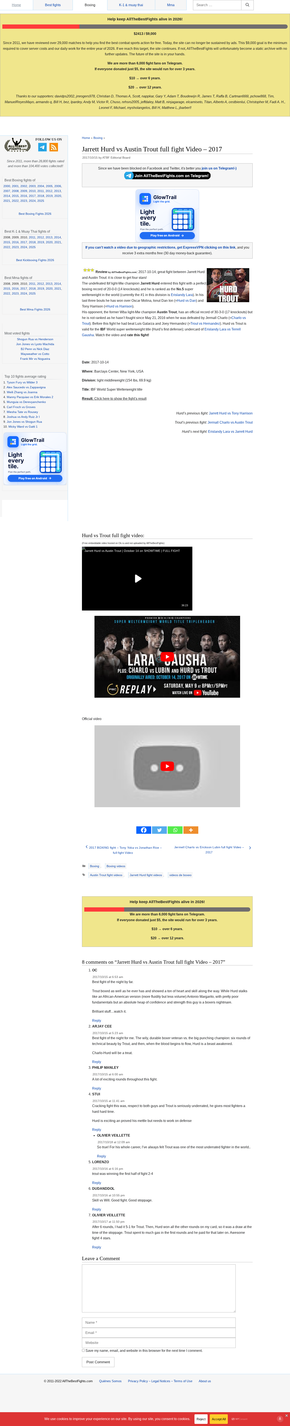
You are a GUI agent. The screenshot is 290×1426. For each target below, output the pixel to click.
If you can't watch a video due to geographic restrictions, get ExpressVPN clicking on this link (160, 247)
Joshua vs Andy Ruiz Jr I (23, 416)
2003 (32, 186)
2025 (40, 200)
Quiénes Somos (110, 1381)
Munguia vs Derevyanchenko (26, 402)
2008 (15, 191)
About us (205, 1381)
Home (16, 5)
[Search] (247, 5)
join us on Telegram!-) (219, 168)
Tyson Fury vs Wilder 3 (22, 382)
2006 (57, 186)
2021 (6, 200)
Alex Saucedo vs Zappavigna (26, 387)
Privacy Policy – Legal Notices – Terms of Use (160, 1381)
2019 (49, 196)
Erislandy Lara (182, 295)
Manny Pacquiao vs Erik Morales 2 (30, 397)
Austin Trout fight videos (106, 875)
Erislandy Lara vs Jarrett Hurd (230, 431)
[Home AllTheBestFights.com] (17, 150)
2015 (15, 196)
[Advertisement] (137, 488)
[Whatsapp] (175, 830)
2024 (32, 200)
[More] (190, 830)
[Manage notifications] (280, 1418)
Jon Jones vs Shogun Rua (24, 421)
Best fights (53, 5)
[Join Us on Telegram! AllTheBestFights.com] (167, 178)
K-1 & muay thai (131, 5)
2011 (40, 191)
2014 (6, 196)
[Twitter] (159, 830)
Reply (96, 1020)
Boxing (90, 5)
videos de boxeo (180, 875)
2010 (32, 191)
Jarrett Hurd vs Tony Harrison (231, 413)
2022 (15, 200)
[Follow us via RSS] (54, 150)
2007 (6, 191)
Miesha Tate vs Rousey (22, 412)
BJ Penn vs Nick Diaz (35, 349)
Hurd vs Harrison (119, 306)
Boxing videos (116, 866)
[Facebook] (143, 830)
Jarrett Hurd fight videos (146, 875)
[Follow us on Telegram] (43, 150)
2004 (40, 186)
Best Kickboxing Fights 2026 (35, 260)
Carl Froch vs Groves (21, 407)
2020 (57, 196)
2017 (32, 196)
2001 (15, 186)
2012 (49, 191)
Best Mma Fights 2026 (35, 309)
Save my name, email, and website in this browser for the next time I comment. (144, 1350)
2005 (49, 186)
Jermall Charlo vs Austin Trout (230, 422)
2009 (23, 191)
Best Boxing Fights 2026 (35, 213)
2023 (23, 200)
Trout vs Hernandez (205, 323)
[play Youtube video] (167, 657)
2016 (23, 196)
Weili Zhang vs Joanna (22, 392)
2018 (40, 196)
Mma (171, 5)
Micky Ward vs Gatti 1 (23, 426)
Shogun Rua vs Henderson (35, 339)
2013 (57, 191)
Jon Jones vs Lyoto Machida (35, 344)
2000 (6, 186)
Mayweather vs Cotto (35, 354)
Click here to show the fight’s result (114, 398)
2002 (23, 186)
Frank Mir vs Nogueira (35, 358)
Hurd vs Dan (186, 300)
